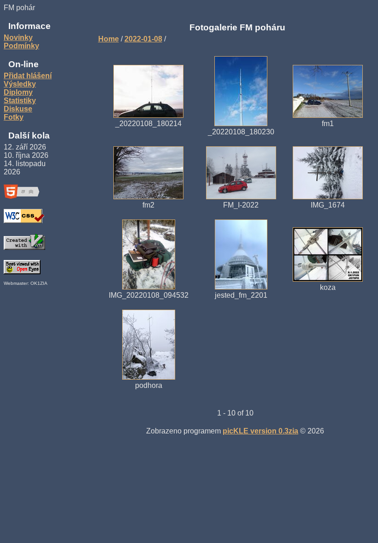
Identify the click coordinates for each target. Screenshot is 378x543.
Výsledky (20, 84)
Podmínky (21, 46)
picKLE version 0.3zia (260, 431)
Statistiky (20, 100)
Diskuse (18, 109)
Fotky (14, 117)
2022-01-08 (143, 39)
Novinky (18, 37)
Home (108, 39)
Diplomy (18, 92)
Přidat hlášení (28, 76)
